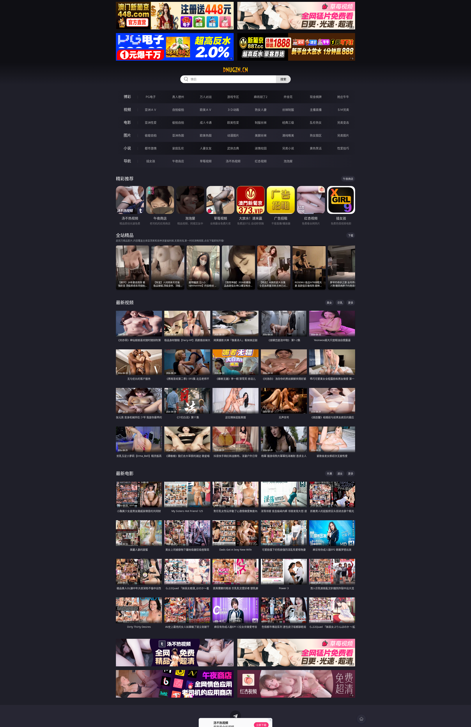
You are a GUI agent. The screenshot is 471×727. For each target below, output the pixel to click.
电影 (127, 122)
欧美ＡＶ (206, 110)
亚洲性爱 (151, 123)
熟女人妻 (261, 110)
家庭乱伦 (178, 148)
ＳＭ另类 (343, 110)
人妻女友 (206, 148)
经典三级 (288, 123)
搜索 (283, 79)
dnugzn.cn (235, 70)
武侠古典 (233, 148)
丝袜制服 (288, 110)
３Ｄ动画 (233, 110)
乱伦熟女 (316, 123)
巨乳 (340, 302)
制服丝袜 (261, 123)
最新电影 (125, 473)
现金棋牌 (316, 97)
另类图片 (343, 135)
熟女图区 (316, 135)
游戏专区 (233, 97)
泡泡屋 (288, 161)
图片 (127, 135)
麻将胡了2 (260, 97)
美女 (329, 302)
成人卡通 (206, 123)
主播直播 (316, 110)
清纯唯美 (288, 135)
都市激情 (151, 148)
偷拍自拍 (178, 123)
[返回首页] (361, 719)
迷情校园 (261, 148)
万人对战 (206, 97)
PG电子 (151, 97)
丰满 (329, 473)
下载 (350, 235)
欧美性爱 (233, 123)
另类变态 (343, 123)
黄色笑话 (316, 148)
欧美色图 (206, 135)
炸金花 (288, 97)
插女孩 (150, 161)
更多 (350, 302)
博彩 (127, 96)
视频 (127, 109)
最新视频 (125, 302)
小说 (127, 148)
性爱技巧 (343, 148)
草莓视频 (206, 161)
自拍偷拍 (178, 110)
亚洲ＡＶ (151, 110)
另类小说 (288, 148)
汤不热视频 (233, 161)
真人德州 (178, 97)
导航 (127, 161)
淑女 (340, 473)
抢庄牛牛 (343, 97)
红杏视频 (261, 161)
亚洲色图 (178, 135)
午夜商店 (178, 161)
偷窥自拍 (151, 135)
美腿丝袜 (261, 135)
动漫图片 (233, 135)
